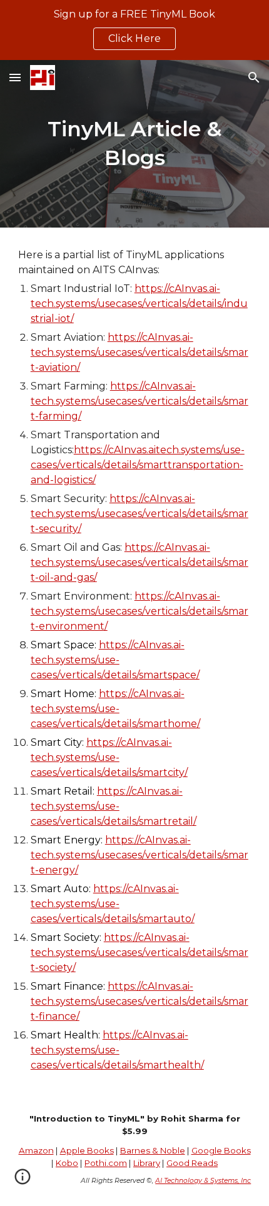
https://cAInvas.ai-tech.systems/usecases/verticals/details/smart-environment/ (139, 611)
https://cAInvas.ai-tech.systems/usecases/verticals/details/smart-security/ (139, 514)
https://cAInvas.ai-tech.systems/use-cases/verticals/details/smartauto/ (113, 904)
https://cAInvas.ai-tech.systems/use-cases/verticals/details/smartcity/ (109, 757)
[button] (15, 77)
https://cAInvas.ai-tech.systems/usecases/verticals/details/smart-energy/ (139, 855)
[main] (134, 144)
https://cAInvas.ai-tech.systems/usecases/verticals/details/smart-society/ (139, 952)
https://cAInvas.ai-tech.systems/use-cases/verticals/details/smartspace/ (115, 660)
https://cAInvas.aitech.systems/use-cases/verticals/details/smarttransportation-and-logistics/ (138, 465)
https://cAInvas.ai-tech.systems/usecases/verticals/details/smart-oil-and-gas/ (139, 562)
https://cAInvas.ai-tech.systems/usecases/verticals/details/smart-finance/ (139, 1001)
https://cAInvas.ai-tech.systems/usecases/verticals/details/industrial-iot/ (139, 303)
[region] (134, 30)
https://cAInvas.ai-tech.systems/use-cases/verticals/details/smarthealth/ (117, 1050)
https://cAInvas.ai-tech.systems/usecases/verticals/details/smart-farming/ (139, 401)
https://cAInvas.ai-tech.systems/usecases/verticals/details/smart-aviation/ (139, 352)
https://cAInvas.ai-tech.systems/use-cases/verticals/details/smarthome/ (115, 709)
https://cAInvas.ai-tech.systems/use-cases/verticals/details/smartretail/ (113, 806)
